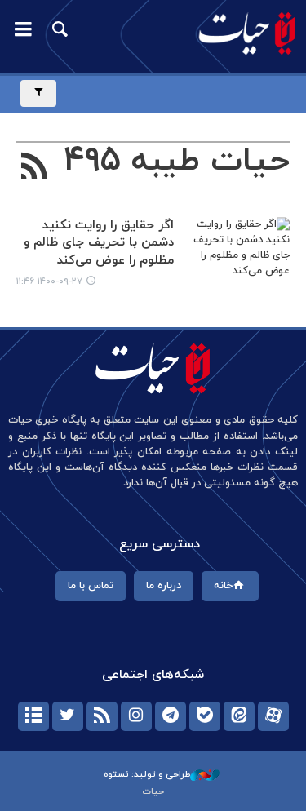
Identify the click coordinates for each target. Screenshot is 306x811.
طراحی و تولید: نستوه (147, 774)
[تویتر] (67, 716)
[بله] (204, 716)
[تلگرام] (170, 716)
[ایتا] (239, 716)
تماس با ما (90, 585)
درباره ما (163, 585)
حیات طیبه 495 (177, 161)
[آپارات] (273, 716)
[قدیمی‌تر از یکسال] (235, 253)
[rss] (102, 716)
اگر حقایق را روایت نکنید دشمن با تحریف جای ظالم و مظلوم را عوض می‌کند (99, 243)
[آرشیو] (33, 716)
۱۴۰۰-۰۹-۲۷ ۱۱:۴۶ (49, 281)
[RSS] (34, 168)
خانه (223, 585)
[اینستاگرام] (136, 716)
